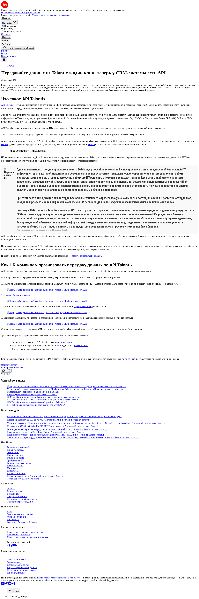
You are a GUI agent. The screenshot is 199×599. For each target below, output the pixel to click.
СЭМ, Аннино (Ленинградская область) (84, 434)
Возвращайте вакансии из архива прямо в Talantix (32, 394)
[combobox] (13, 590)
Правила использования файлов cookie (51, 15)
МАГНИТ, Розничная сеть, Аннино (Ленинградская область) (67, 426)
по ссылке (62, 349)
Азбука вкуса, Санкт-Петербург (105, 416)
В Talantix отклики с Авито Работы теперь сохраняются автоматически (42, 399)
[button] (4, 50)
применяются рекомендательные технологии (59, 577)
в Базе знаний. (81, 345)
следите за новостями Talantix (86, 256)
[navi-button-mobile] (4, 59)
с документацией (82, 306)
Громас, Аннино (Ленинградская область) (86, 429)
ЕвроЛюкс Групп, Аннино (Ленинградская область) (58, 432)
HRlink (4, 144)
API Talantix (7, 105)
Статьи (10, 65)
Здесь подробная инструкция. (16, 295)
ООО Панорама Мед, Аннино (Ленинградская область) (137, 423)
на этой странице (65, 342)
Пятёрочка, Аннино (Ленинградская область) (67, 419)
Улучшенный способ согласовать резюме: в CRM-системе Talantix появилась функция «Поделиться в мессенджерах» (65, 389)
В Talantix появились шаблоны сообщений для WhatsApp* (36, 405)
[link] (6, 44)
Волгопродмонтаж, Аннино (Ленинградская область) (111, 437)
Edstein (91, 144)
